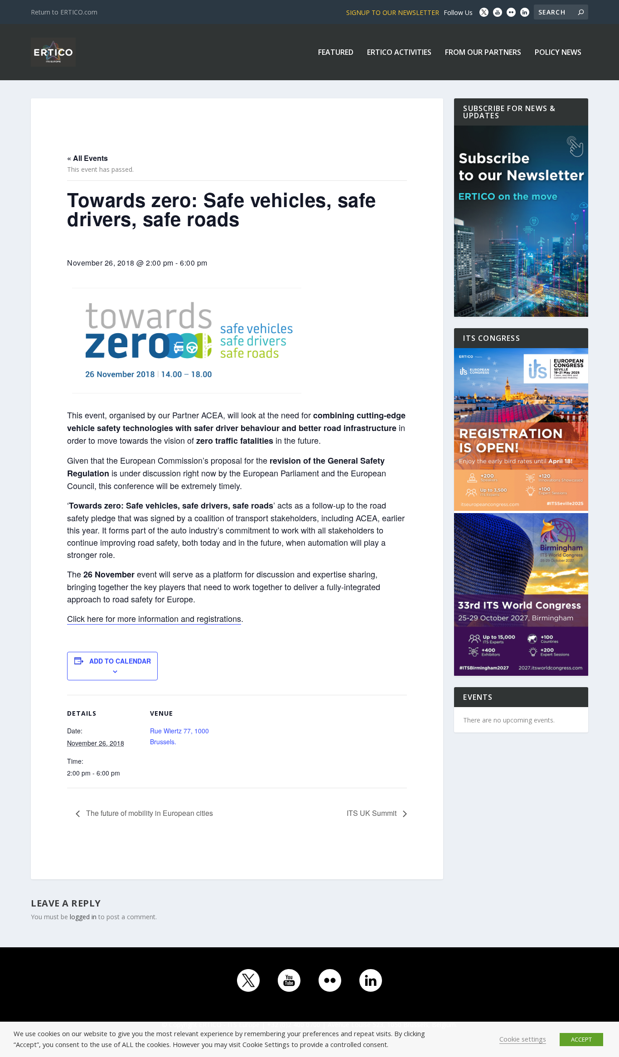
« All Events (87, 158)
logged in (83, 916)
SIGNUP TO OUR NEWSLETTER (392, 12)
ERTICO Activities (399, 52)
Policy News (558, 52)
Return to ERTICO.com (64, 12)
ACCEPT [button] (581, 1039)
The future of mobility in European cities (148, 813)
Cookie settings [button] (522, 1038)
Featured (335, 52)
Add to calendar (120, 660)
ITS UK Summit (372, 813)
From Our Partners (483, 52)
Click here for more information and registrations (154, 618)
